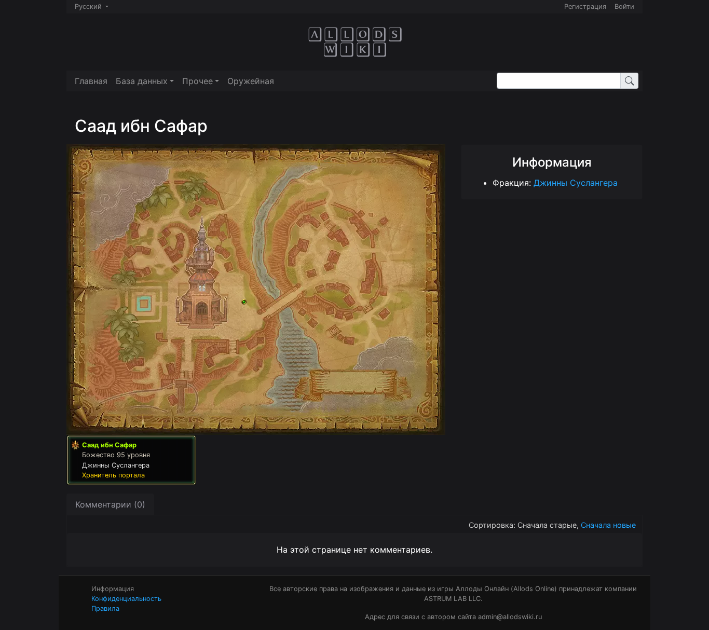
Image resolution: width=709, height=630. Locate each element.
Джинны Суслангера (576, 182)
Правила (105, 608)
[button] (145, 81)
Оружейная (250, 81)
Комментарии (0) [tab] (110, 504)
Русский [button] (89, 6)
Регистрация (585, 6)
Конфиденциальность (126, 598)
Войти (624, 6)
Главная (91, 81)
